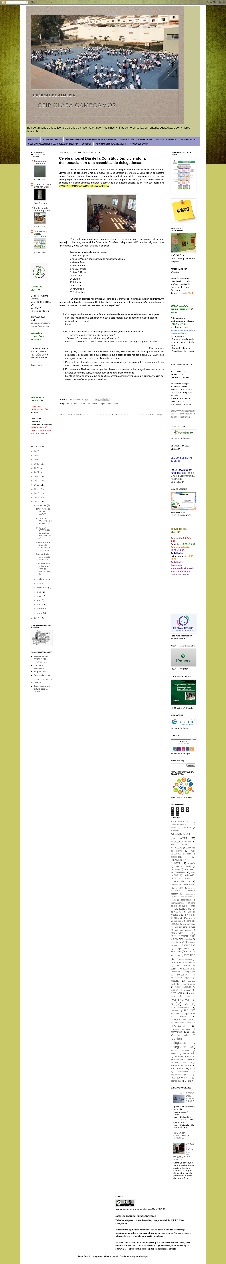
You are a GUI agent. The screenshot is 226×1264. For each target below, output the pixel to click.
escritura (176, 942)
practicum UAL (177, 1014)
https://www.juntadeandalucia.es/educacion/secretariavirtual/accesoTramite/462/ (183, 413)
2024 (37, 459)
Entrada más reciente (70, 414)
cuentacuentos (177, 903)
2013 (37, 618)
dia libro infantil (183, 930)
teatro (192, 1069)
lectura (174, 980)
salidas (174, 1054)
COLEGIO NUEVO (183, 878)
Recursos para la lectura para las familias (42, 689)
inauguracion (189, 972)
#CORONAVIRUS (179, 821)
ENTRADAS (33, 140)
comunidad (189, 884)
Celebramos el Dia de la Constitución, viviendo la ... (43, 546)
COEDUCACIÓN (127, 140)
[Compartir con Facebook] (105, 399)
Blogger (144, 1256)
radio (193, 1032)
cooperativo (186, 900)
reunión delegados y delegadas (104, 404)
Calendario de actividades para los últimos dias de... (43, 568)
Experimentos (183, 948)
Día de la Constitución (80, 404)
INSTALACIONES (177, 978)
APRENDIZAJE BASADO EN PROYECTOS (41, 659)
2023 (37, 464)
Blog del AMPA (41, 671)
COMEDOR (86, 144)
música (187, 990)
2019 (37, 480)
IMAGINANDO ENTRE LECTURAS (41, 234)
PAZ (186, 1004)
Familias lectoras (42, 675)
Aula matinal (177, 538)
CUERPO (191, 903)
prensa (183, 1016)
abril (39, 600)
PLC (186, 1010)
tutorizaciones (179, 1077)
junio (39, 592)
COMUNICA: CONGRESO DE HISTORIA (181, 1135)
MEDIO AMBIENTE (183, 987)
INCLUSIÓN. (183, 975)
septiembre (42, 587)
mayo (40, 596)
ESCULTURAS (188, 945)
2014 (37, 501)
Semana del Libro (183, 1063)
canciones (175, 869)
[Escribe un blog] (99, 399)
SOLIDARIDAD (178, 1068)
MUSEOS (174, 990)
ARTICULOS (176, 848)
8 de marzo (187, 827)
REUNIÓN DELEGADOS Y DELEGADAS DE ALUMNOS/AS (90, 140)
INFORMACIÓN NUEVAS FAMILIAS (110, 144)
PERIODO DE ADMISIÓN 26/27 (190, 1097)
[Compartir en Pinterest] (107, 399)
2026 (37, 451)
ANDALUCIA (177, 841)
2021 (37, 472)
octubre (41, 583)
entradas (188, 939)
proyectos (176, 1031)
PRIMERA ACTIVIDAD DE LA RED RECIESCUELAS (44, 533)
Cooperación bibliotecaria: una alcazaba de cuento (183, 897)
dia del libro (189, 924)
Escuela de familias (43, 679)
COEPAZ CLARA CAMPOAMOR (42, 185)
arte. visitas (179, 844)
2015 (37, 497)
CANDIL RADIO (145, 140)
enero (40, 613)
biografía (191, 863)
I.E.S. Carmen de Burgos (183, 963)
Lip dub (183, 984)
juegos (189, 978)
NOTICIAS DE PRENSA (166, 140)
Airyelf (115, 1256)
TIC (189, 1075)
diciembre (42, 505)
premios (191, 1013)
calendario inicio (183, 866)
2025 (37, 455)
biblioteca (176, 856)
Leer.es (37, 682)
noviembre (42, 579)
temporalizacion (176, 1075)
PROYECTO (178, 1025)
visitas (188, 1081)
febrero (40, 608)
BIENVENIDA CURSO (178, 861)
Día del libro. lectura (184, 927)
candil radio (189, 869)
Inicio (114, 414)
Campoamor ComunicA (40, 162)
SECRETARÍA (177, 482)
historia (189, 960)
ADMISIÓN (175, 830)
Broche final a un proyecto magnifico (43, 557)
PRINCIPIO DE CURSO (183, 1019)
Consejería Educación (39, 666)
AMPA (183, 838)
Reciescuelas (183, 1035)
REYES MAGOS (180, 1051)
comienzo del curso (181, 881)
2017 (37, 489)
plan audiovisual (180, 1007)
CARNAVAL (180, 872)
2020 (37, 476)
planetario (174, 1011)
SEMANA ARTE (183, 1056)
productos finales (183, 1023)
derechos (190, 906)
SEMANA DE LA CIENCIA (183, 1059)
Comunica (174, 885)
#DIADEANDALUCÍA (178, 824)
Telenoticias (183, 1072)
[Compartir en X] (102, 399)
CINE (176, 875)
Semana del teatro (181, 1065)
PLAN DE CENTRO (188, 140)
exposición (176, 951)
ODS (188, 996)
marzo (40, 604)
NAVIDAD (176, 992)
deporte (177, 906)
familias (189, 955)
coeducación (189, 875)
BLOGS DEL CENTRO (52, 140)
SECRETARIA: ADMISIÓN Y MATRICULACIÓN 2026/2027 (53, 144)
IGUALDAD (187, 969)
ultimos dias (176, 1081)
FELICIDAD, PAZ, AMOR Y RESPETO (44, 521)
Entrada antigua (155, 414)
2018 (37, 485)
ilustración (175, 972)
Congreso (180, 888)
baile (189, 854)
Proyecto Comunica (180, 1029)
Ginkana (181, 960)
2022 (37, 468)
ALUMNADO (180, 834)
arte (189, 841)
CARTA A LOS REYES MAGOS (43, 511)
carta (193, 872)
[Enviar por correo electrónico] (96, 399)
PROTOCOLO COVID (139, 144)
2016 (37, 493)
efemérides (177, 933)
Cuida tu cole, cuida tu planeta (42, 209)
